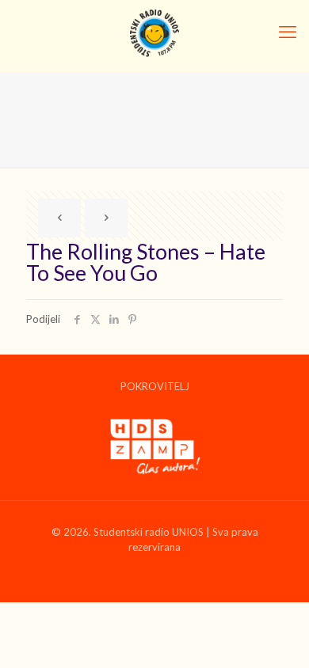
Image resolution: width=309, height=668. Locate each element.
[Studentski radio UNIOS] (154, 31)
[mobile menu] (287, 31)
